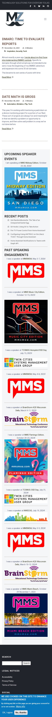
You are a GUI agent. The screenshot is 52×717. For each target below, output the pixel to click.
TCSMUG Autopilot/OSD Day (34, 350)
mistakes (20, 104)
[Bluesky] (39, 6)
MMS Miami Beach (30, 589)
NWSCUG (28, 510)
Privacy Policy (7, 681)
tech (25, 51)
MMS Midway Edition (29, 163)
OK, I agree (7, 712)
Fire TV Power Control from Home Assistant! (28, 230)
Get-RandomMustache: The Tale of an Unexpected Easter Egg (25, 221)
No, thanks (20, 712)
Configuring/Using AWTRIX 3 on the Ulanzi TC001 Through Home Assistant (27, 235)
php (26, 104)
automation (11, 104)
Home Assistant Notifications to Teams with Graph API (28, 242)
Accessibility (7, 677)
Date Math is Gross (18, 97)
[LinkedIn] (43, 6)
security (19, 51)
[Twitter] (35, 6)
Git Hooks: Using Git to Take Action (24, 227)
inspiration (11, 51)
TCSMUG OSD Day (30, 490)
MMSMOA (27, 259)
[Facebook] (30, 6)
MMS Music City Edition (34, 292)
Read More (6, 77)
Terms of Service (9, 685)
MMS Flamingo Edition (34, 435)
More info (20, 706)
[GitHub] (48, 6)
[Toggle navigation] (46, 19)
